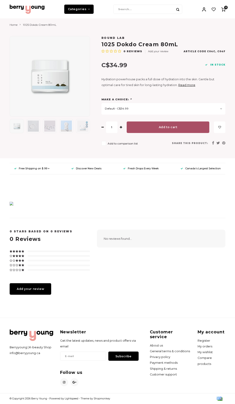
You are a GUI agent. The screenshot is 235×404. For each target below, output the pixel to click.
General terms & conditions (170, 351)
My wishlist (205, 352)
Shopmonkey (102, 398)
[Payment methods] (219, 398)
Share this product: (190, 143)
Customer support (163, 374)
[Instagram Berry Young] (64, 382)
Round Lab (113, 38)
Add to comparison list (123, 143)
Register (204, 340)
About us (156, 345)
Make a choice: (116, 99)
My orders (205, 346)
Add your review (158, 51)
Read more (186, 85)
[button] (11, 188)
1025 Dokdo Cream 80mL (39, 24)
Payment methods (164, 362)
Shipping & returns (163, 368)
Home (13, 24)
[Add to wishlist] (219, 127)
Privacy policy (160, 357)
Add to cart (168, 127)
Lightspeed (71, 398)
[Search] (177, 9)
